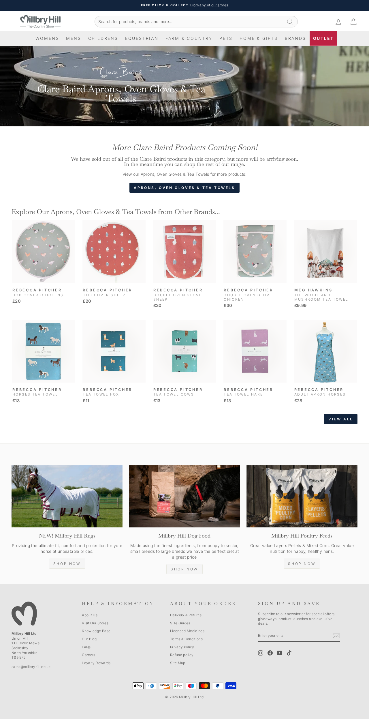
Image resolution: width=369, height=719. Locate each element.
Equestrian (142, 38)
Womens (47, 38)
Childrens (103, 38)
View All (340, 419)
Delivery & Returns (186, 615)
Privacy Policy (182, 647)
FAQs (86, 647)
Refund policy (182, 655)
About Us (89, 615)
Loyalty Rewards (96, 663)
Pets (226, 38)
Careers (88, 655)
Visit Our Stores (95, 623)
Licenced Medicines (187, 631)
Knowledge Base (96, 631)
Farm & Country (188, 38)
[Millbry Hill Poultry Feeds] (301, 496)
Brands (295, 38)
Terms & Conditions (186, 639)
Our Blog (89, 639)
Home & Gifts (259, 38)
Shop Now (67, 563)
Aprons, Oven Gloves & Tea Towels (184, 188)
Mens (73, 38)
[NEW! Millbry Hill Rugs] (67, 496)
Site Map (177, 663)
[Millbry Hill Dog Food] (184, 496)
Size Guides (180, 623)
